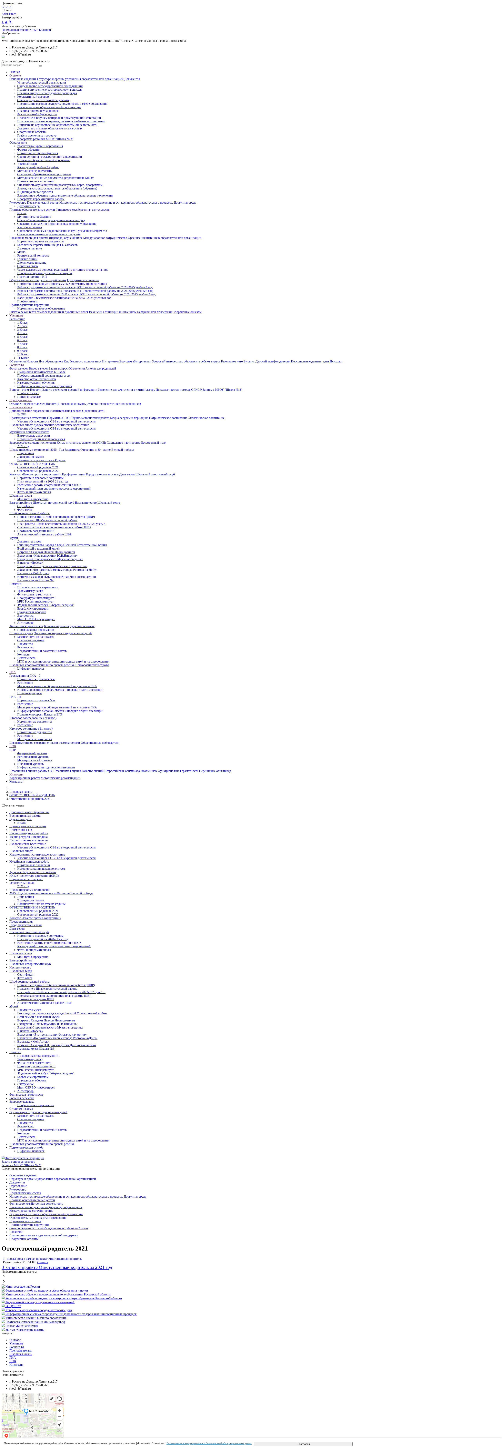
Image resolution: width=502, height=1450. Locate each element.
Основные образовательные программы (44, 174)
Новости (32, 361)
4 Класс (22, 333)
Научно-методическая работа (89, 418)
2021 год (23, 446)
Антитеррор (25, 622)
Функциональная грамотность (178, 771)
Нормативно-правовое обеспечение (41, 308)
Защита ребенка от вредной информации (69, 389)
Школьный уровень (30, 764)
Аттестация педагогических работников (114, 403)
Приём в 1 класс (28, 393)
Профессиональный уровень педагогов (43, 375)
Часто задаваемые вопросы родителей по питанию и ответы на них (62, 269)
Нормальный (10, 29)
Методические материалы (34, 739)
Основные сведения (22, 79)
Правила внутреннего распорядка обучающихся (49, 89)
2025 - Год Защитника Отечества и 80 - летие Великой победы (92, 449)
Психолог (336, 361)
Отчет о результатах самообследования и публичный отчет (48, 312)
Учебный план (27, 163)
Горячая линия (19, 675)
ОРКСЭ (196, 389)
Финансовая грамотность (34, 594)
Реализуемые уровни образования (40, 146)
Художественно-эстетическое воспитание (61, 425)
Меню (21, 252)
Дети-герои (127, 474)
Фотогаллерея (18, 368)
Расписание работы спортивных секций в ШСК (49, 485)
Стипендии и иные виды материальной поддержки (137, 312)
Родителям (16, 365)
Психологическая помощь (173, 389)
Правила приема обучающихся (37, 110)
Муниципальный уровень (34, 760)
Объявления (17, 361)
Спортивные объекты (31, 132)
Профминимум (27, 301)
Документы (132, 79)
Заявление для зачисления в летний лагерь (126, 389)
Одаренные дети (93, 410)
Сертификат (25, 506)
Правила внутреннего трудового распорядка (47, 93)
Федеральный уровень (32, 753)
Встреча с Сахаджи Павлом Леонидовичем (46, 552)
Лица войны (25, 453)
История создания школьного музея (41, 439)
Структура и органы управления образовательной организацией (80, 79)
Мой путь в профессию (32, 499)
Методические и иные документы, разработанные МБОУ (55, 177)
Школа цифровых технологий (29, 449)
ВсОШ (21, 414)
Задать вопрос (58, 368)
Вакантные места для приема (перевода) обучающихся (45, 237)
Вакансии (95, 312)
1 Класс (22, 322)
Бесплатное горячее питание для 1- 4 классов (47, 245)
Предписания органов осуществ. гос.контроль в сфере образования (62, 103)
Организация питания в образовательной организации (164, 237)
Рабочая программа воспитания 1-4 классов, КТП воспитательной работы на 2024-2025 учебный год (85, 287)
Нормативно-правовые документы (40, 241)
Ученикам (16, 315)
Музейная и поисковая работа (29, 432)
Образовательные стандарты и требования (37, 280)
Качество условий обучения (36, 382)
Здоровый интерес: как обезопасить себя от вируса (186, 361)
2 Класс (22, 326)
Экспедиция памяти (30, 456)
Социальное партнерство (123, 442)
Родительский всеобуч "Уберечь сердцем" (45, 605)
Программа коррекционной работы (41, 199)
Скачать (42, 1262)
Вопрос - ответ (19, 389)
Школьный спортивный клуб (155, 474)
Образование (18, 142)
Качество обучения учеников (36, 379)
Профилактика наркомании (35, 629)
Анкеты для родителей (100, 368)
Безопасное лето (232, 361)
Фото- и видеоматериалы (34, 492)
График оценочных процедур (36, 135)
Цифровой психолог (31, 668)
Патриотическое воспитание (168, 418)
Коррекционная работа (24, 778)
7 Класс (22, 343)
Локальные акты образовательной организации (49, 107)
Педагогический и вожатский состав (42, 651)
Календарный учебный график (38, 167)
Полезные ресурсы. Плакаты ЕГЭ (39, 714)
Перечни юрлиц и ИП (32, 276)
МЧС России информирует (35, 601)
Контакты (23, 654)
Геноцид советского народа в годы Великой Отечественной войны (62, 545)
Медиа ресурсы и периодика (129, 418)
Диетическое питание (31, 262)
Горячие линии (27, 259)
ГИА (12, 672)
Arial (5, 13)
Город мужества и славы (102, 474)
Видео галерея (38, 368)
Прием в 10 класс (29, 396)
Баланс (21, 213)
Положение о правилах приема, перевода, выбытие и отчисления (61, 121)
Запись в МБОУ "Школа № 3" (222, 389)
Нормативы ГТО (58, 418)
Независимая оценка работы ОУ (31, 771)
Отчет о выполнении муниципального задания (48, 234)
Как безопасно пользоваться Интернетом (91, 361)
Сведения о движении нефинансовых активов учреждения (56, 223)
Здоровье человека (82, 626)
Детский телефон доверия (273, 361)
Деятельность (26, 658)
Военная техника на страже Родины (41, 460)
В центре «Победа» (30, 562)
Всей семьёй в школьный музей (38, 548)
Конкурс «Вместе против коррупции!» (35, 474)
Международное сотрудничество (105, 237)
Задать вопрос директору (18, 1161)
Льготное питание (29, 248)
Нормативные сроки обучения (37, 153)
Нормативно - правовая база (36, 679)
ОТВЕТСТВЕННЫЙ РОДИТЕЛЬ (32, 463)
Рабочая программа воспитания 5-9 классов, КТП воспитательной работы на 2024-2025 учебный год (85, 290)
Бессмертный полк (153, 442)
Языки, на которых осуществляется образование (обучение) (57, 188)
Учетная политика (29, 227)
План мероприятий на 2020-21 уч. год (42, 481)
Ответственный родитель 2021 (37, 467)
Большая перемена (56, 626)
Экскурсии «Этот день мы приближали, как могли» (52, 566)
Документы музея (29, 541)
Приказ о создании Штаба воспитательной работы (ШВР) (56, 516)
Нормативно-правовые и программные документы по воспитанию (62, 283)
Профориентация (73, 474)
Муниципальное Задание (34, 216)
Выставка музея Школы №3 (35, 580)
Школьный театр (108, 502)
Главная (14, 72)
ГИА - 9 (35, 675)
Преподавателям (20, 400)
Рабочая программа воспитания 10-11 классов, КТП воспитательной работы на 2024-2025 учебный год (86, 294)
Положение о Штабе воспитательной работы (47, 520)
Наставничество (86, 502)
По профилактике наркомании (37, 587)
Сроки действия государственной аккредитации (49, 156)
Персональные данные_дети (310, 361)
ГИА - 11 (15, 696)
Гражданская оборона (31, 612)
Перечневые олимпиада (215, 771)
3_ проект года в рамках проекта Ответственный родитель (42, 1258)
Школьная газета (20, 495)
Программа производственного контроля (44, 273)
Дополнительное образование (29, 410)
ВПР (12, 749)
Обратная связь (27, 266)
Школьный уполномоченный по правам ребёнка (42, 665)
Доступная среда (28, 206)
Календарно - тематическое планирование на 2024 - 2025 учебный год (64, 297)
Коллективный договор (33, 96)
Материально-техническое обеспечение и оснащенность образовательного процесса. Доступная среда (127, 202)
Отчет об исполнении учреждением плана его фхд (51, 220)
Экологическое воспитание (206, 418)
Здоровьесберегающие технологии (32, 442)
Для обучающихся (51, 361)
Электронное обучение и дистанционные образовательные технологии (65, 195)
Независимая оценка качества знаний (78, 771)
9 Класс (22, 350)
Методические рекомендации (60, 778)
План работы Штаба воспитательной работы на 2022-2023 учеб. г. (61, 523)
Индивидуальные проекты (35, 192)
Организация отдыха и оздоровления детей (63, 633)
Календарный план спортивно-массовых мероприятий (54, 488)
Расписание (17, 319)
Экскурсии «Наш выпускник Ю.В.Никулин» (47, 555)
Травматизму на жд (30, 591)
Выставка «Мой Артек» (33, 573)
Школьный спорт (21, 425)
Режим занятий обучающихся (37, 114)
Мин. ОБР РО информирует (36, 619)
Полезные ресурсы (29, 693)
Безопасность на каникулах (35, 636)
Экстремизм (25, 615)
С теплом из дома (21, 633)
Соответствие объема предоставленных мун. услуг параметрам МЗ (62, 230)
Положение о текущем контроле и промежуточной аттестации (59, 117)
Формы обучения (28, 149)
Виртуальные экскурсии (33, 435)
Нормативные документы (34, 721)
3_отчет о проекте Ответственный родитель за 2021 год (57, 1267)
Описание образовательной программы (43, 160)
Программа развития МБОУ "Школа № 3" (45, 139)
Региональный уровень (32, 756)
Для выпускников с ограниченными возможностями (44, 742)
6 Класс (22, 340)
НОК (12, 746)
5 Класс (22, 336)
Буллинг (249, 361)
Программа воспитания (83, 280)
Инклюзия (16, 774)
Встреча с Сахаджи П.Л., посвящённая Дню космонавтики (56, 576)
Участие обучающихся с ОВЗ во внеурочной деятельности (56, 421)
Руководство (17, 202)
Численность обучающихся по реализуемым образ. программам (59, 185)
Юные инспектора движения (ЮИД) (81, 442)
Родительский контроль (33, 255)
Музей (13, 538)
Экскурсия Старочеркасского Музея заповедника (50, 559)
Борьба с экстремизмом (32, 608)
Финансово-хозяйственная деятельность (82, 209)
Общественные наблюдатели (100, 742)
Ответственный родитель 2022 (37, 470)
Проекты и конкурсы (72, 403)
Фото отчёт (24, 509)
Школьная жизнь (20, 407)
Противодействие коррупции (29, 305)
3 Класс (22, 329)
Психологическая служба (92, 665)
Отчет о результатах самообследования (43, 100)
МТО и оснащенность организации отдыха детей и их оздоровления (63, 661)
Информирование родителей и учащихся (44, 386)
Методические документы (34, 170)
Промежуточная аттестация (35, 181)
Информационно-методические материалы (46, 767)
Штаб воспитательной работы (29, 513)
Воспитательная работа (65, 410)
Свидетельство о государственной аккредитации (50, 86)
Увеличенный (29, 29)
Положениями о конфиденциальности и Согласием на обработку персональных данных (209, 1443)
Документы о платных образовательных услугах (49, 128)
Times (12, 13)
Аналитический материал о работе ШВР (44, 534)
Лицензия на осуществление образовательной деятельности (57, 125)
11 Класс (23, 358)
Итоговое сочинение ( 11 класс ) (31, 728)
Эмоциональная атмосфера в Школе (41, 372)
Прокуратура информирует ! (36, 598)
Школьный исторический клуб (53, 502)
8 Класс (22, 347)
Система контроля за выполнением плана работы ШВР (54, 527)
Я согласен (303, 1444)
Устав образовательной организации (41, 82)
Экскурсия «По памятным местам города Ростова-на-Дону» (57, 569)
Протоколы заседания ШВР (35, 530)
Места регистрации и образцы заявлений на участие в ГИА (57, 686)
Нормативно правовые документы (40, 478)
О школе (15, 75)
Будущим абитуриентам (135, 361)
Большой (45, 29)
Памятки (15, 583)
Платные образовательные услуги (32, 209)
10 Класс (23, 354)
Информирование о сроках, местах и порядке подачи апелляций (60, 689)
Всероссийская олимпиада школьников (130, 771)
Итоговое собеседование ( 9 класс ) (32, 718)
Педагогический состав (43, 202)
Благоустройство (20, 502)
